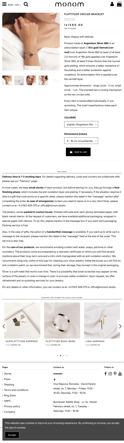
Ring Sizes (10, 395)
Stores (7, 373)
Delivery (25, 181)
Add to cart (80, 151)
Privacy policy (12, 406)
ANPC (7, 400)
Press (7, 379)
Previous (4, 326)
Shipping (9, 384)
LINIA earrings (95, 341)
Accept (12, 434)
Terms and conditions (16, 389)
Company (9, 411)
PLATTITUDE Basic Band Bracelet (60, 342)
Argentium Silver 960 (96, 43)
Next (120, 326)
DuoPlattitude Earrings (22, 341)
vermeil (72, 79)
